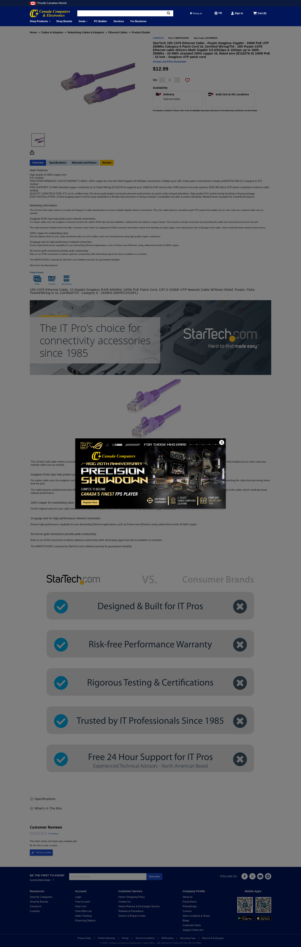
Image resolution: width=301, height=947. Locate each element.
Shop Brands (64, 21)
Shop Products (39, 21)
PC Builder (100, 21)
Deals (82, 21)
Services (119, 21)
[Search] (168, 13)
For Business (138, 21)
